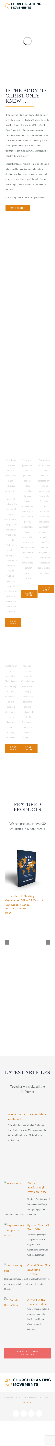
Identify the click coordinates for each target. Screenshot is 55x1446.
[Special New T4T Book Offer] (14, 1238)
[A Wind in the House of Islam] (14, 1314)
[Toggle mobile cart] (50, 8)
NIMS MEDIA (27, 1402)
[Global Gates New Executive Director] (14, 1268)
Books (7, 908)
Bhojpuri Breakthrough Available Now (36, 1187)
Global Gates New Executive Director (38, 1269)
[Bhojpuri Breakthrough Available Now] (13, 1195)
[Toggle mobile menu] (50, 5)
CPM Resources (19, 908)
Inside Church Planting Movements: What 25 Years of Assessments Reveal (24, 900)
